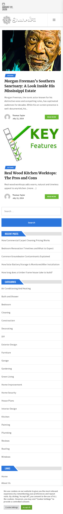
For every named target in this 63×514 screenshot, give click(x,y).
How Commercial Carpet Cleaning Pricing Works (25, 240)
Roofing (5, 448)
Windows (5, 456)
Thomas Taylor (18, 115)
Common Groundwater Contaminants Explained (25, 256)
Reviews (10, 76)
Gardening (6, 368)
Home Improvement (11, 384)
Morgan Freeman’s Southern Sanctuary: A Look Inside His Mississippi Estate (29, 86)
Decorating (7, 328)
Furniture (6, 352)
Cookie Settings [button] (11, 507)
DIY (3, 336)
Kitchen (10, 167)
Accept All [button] (26, 507)
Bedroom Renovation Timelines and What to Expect (27, 248)
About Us (6, 483)
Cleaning (5, 312)
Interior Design (9, 408)
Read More (51, 117)
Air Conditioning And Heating (16, 288)
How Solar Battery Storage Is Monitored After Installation (30, 264)
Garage (5, 360)
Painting (5, 424)
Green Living (7, 376)
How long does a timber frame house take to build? (27, 272)
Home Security (8, 392)
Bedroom (6, 304)
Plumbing (6, 432)
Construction (8, 320)
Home (4, 476)
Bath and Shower (9, 296)
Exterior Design (9, 344)
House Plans (7, 400)
